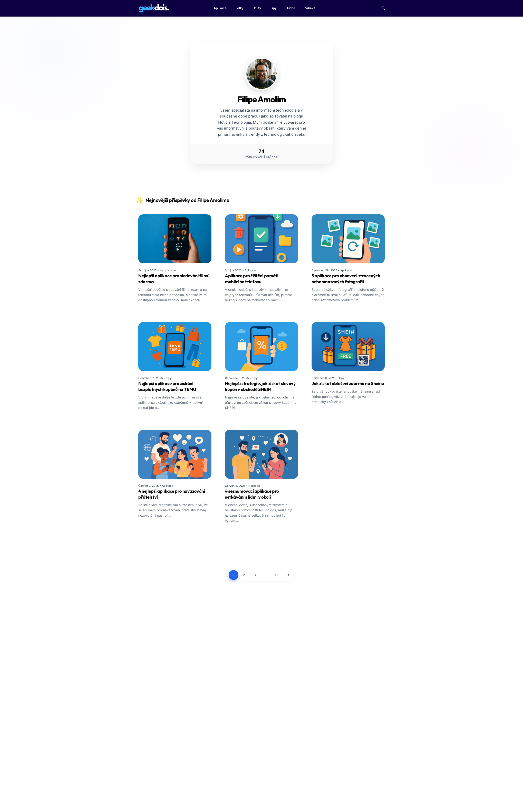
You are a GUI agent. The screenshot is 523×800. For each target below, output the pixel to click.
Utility (257, 8)
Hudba (290, 8)
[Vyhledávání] (383, 8)
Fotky (240, 8)
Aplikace (220, 8)
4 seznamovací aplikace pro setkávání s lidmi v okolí (252, 494)
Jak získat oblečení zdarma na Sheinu (348, 383)
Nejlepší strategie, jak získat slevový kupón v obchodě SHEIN (260, 386)
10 (276, 575)
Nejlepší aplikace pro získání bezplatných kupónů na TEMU (167, 386)
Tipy (273, 8)
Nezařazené (168, 270)
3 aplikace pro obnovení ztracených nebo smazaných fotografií (346, 278)
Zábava (309, 8)
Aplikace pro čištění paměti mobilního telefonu (251, 278)
